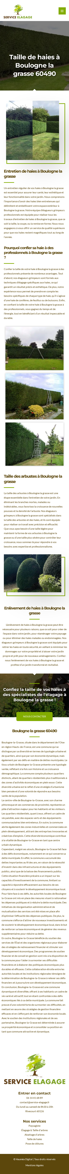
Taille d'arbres (40, 1130)
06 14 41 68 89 (34, 1097)
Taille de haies (34, 1139)
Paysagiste (34, 1125)
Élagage (25, 1130)
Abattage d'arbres (34, 1134)
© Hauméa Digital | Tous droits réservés (34, 1159)
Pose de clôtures (35, 1143)
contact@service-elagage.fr (34, 1102)
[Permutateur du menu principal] (62, 11)
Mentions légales (35, 1165)
